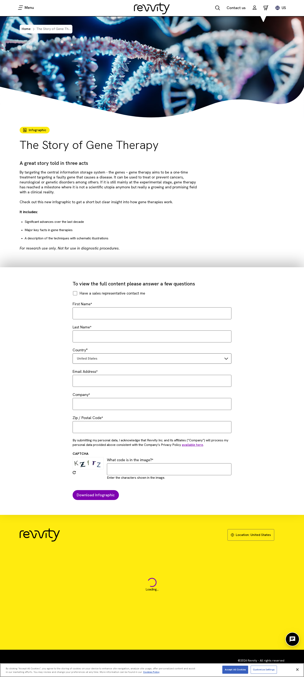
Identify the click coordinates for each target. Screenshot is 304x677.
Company (81, 394)
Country (79, 350)
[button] (254, 8)
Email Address (84, 371)
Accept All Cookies (235, 669)
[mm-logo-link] (152, 8)
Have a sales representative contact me (112, 293)
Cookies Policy (151, 672)
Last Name (81, 327)
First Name (82, 304)
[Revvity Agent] (292, 639)
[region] (152, 670)
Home (26, 29)
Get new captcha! (74, 472)
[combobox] (152, 358)
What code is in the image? (129, 459)
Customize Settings (264, 669)
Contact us (236, 7)
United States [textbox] (87, 358)
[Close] (297, 669)
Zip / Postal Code (87, 417)
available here (192, 445)
